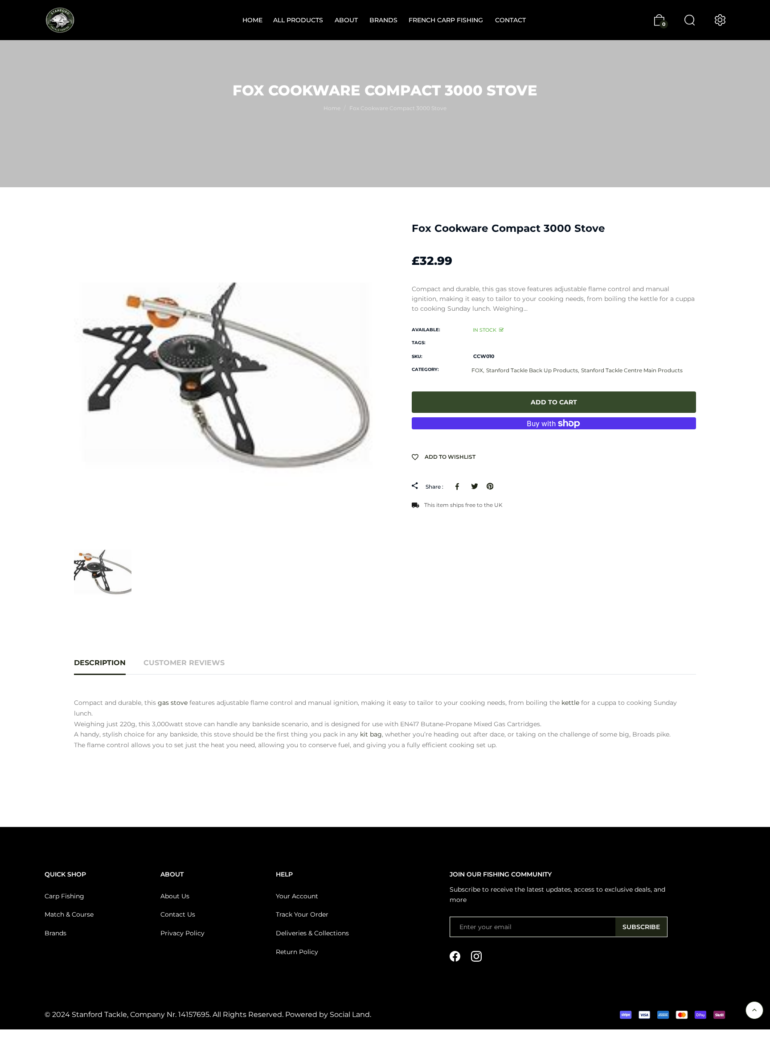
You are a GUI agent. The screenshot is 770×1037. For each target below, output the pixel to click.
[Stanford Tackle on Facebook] (455, 955)
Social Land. (349, 1014)
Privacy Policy (182, 933)
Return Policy (297, 952)
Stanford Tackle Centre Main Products (632, 370)
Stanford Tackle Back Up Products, (532, 370)
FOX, (477, 370)
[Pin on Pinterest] (490, 486)
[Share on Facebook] (458, 486)
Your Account (297, 896)
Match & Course (69, 914)
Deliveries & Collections (312, 933)
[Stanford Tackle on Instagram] (476, 955)
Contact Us (177, 914)
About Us (174, 896)
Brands (55, 933)
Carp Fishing (64, 896)
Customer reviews (184, 662)
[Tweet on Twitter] (474, 486)
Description (100, 662)
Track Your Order (302, 914)
